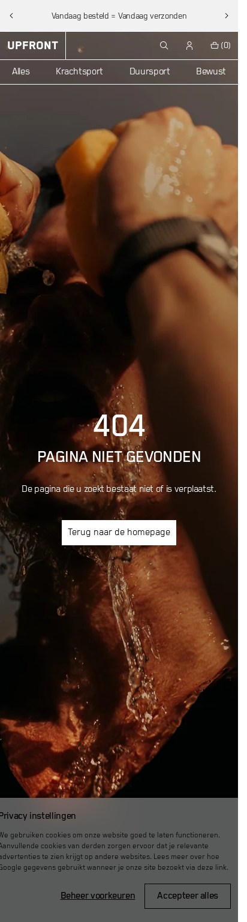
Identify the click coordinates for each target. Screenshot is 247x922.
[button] (11, 15)
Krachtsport (79, 72)
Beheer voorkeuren (98, 896)
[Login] (190, 45)
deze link (212, 867)
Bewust (211, 72)
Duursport (149, 72)
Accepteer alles (187, 896)
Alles (20, 72)
